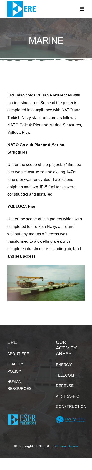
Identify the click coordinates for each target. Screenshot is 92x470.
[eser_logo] (21, 412)
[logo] (22, 3)
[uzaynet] (70, 412)
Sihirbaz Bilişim (65, 446)
